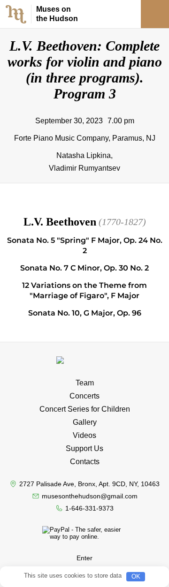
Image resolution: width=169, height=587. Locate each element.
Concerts (84, 396)
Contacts (85, 462)
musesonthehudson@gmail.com (90, 496)
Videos (84, 435)
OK (135, 576)
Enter (84, 558)
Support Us (84, 448)
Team (85, 383)
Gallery (85, 422)
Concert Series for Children (84, 409)
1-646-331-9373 (89, 508)
